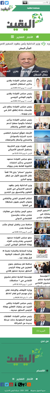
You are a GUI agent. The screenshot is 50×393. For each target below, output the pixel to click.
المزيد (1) (41, 331)
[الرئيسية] (37, 37)
